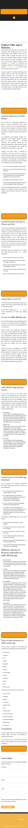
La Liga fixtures (21, 819)
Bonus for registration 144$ (14, 12)
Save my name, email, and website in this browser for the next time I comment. (14, 800)
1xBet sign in (19, 310)
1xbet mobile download (11, 67)
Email (3, 789)
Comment (4, 767)
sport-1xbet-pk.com (19, 826)
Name (3, 780)
